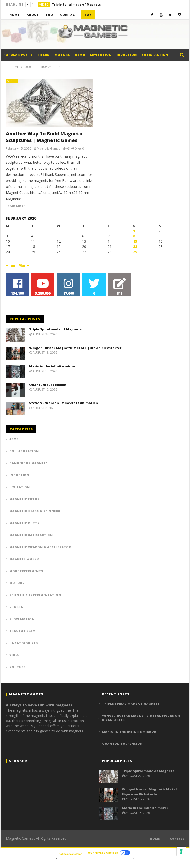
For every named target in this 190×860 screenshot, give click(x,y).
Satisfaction (155, 55)
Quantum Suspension (47, 384)
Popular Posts (18, 55)
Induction (127, 55)
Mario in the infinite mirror (52, 366)
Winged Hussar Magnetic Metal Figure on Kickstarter (89, 4)
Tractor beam (22, 631)
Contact (68, 15)
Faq (49, 15)
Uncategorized (23, 643)
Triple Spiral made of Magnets (55, 329)
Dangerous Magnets (28, 463)
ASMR (80, 55)
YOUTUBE (17, 667)
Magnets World (24, 559)
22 (135, 246)
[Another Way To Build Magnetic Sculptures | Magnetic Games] (49, 103)
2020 (28, 67)
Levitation (101, 55)
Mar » (23, 265)
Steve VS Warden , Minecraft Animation (63, 403)
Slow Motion (22, 619)
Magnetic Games (48, 149)
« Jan (10, 265)
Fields (43, 55)
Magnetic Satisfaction (31, 535)
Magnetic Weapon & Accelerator (40, 547)
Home (14, 15)
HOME (155, 838)
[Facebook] (152, 14)
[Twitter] (170, 14)
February (44, 67)
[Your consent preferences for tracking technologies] (181, 851)
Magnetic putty (24, 523)
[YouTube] (161, 14)
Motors (62, 55)
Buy (87, 15)
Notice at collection (70, 853)
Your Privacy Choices (102, 852)
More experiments (26, 571)
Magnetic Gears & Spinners (34, 511)
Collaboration (24, 451)
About (33, 15)
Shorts (16, 607)
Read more (16, 206)
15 (135, 241)
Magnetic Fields (24, 499)
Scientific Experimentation (35, 595)
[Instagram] (179, 14)
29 (135, 251)
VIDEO (44, 4)
